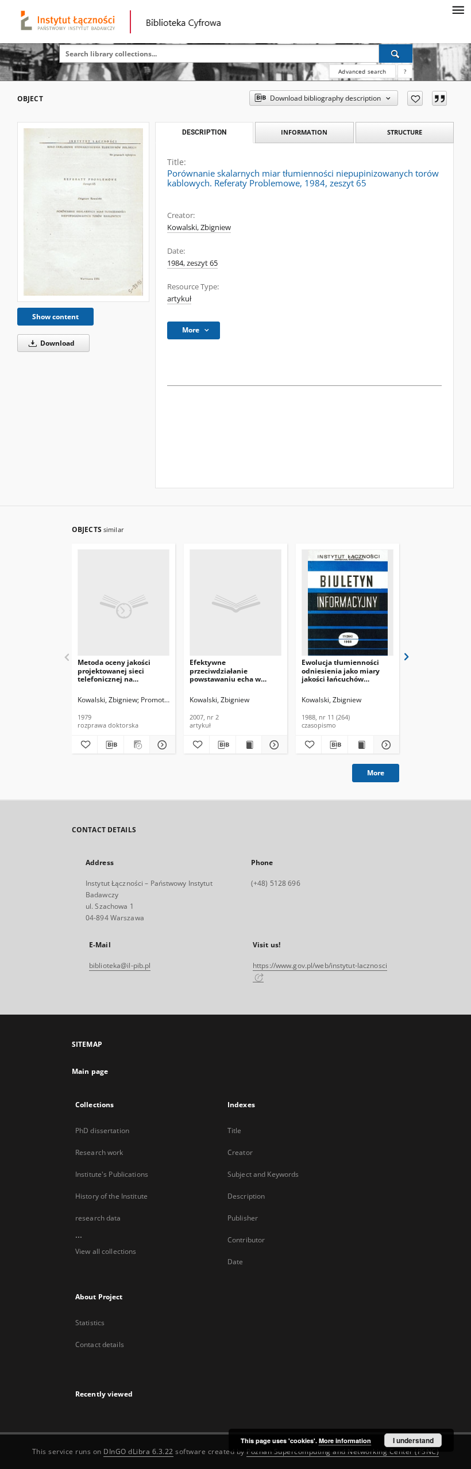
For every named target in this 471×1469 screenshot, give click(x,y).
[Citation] (439, 98)
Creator (240, 1152)
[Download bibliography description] (110, 744)
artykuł (179, 299)
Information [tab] (304, 132)
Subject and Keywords (263, 1174)
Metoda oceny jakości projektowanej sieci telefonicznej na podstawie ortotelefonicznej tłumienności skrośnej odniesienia (115, 670)
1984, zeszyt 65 (192, 263)
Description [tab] (204, 132)
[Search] (395, 53)
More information (345, 1440)
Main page (90, 1071)
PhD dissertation (102, 1130)
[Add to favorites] (415, 98)
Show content (55, 317)
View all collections (105, 1251)
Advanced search (362, 71)
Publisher (242, 1218)
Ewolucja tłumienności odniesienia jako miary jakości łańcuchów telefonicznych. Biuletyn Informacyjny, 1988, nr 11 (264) (345, 670)
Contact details (99, 1344)
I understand (413, 1440)
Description (246, 1196)
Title (234, 1130)
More (375, 773)
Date (235, 1262)
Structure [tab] (404, 132)
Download (56, 343)
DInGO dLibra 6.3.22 (138, 1451)
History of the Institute (111, 1196)
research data (98, 1218)
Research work (99, 1152)
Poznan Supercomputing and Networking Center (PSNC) (342, 1451)
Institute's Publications (111, 1174)
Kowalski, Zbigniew (199, 227)
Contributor (246, 1240)
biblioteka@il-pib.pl (119, 965)
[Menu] (457, 9)
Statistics (90, 1323)
